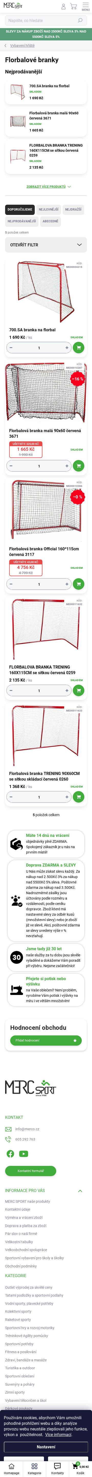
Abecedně (50, 221)
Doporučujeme (20, 209)
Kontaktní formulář (31, 1171)
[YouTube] (23, 1152)
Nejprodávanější (22, 221)
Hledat (80, 20)
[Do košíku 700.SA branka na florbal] (78, 347)
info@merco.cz (27, 1129)
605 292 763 (25, 1139)
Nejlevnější (49, 209)
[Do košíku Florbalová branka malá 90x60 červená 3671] (78, 466)
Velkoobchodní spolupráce (26, 1250)
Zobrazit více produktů (46, 187)
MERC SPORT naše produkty (27, 1201)
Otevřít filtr (24, 245)
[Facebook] (9, 1152)
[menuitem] (28, 1288)
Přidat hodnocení (27, 1040)
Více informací (58, 1434)
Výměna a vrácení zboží (23, 1218)
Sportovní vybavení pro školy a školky (34, 1258)
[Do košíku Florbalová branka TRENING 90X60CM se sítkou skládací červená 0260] (78, 797)
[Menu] (85, 6)
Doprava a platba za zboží (25, 1226)
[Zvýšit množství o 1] (67, 347)
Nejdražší (73, 209)
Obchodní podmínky (21, 1266)
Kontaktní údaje (17, 1209)
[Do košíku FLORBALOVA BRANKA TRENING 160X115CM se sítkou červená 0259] (78, 690)
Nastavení (46, 1447)
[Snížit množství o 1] (11, 347)
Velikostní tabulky (19, 1242)
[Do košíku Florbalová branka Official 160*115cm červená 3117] (78, 584)
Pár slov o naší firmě (21, 1234)
